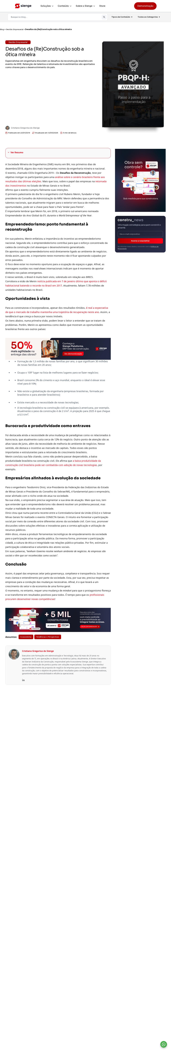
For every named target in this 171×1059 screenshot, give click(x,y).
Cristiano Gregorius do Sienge (25, 128)
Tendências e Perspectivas (47, 637)
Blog (2, 29)
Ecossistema (25, 637)
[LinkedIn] (23, 680)
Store (102, 6)
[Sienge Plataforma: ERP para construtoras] (58, 620)
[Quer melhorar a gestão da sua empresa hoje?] (163, 1044)
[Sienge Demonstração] (58, 349)
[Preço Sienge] (140, 180)
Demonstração (145, 6)
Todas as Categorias (149, 17)
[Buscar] (104, 17)
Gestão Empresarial (14, 29)
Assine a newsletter (140, 241)
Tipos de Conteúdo (121, 17)
